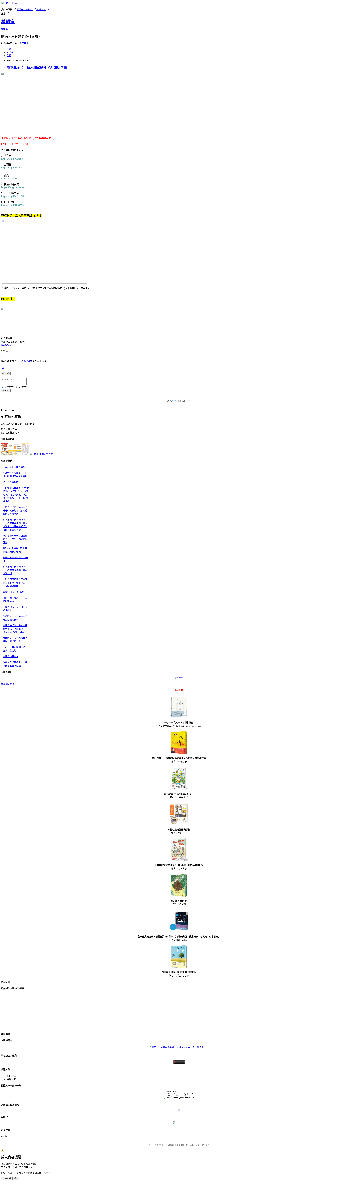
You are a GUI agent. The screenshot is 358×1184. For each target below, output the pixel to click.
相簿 (9, 49)
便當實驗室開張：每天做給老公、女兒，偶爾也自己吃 (15, 539)
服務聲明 (205, 1145)
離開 (16, 1178)
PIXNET (158, 1145)
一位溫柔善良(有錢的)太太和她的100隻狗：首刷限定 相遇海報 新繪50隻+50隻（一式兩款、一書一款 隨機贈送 (16, 495)
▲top (3, 368)
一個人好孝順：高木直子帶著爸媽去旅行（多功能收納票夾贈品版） (15, 510)
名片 (9, 55)
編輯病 (8, 21)
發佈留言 (6, 391)
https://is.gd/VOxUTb (12, 196)
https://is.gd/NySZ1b (11, 178)
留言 (29, 361)
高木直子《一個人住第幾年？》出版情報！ (38, 67)
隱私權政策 (194, 1145)
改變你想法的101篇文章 (14, 592)
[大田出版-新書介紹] (15, 454)
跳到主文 (5, 29)
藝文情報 (24, 43)
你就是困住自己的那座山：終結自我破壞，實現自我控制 (15, 570)
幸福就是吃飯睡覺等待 (14, 467)
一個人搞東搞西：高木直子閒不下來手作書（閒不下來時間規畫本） (15, 582)
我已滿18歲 (6, 1178)
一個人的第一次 (10, 656)
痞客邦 (22, 361)
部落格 (10, 52)
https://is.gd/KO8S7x (13, 187)
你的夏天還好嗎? (11, 482)
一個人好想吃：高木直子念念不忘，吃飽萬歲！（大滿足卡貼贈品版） (15, 628)
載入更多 (6, 373)
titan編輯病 (6, 345)
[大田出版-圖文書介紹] (41, 454)
